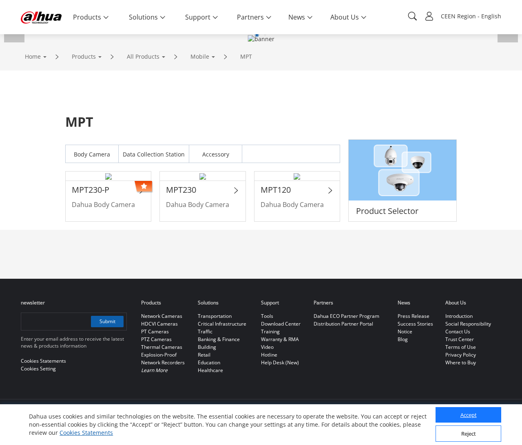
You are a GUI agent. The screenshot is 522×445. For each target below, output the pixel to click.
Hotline (269, 354)
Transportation (215, 316)
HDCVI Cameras (159, 323)
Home (33, 56)
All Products (143, 56)
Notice (405, 331)
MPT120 (276, 189)
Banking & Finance (219, 339)
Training (270, 331)
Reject (468, 434)
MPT (246, 56)
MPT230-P (90, 189)
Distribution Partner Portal (343, 323)
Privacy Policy (460, 354)
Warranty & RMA (280, 339)
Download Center (281, 323)
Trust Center (459, 339)
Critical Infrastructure (222, 323)
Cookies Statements (86, 432)
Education (209, 362)
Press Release (413, 316)
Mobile (199, 56)
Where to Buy (460, 362)
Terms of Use (460, 347)
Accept (468, 415)
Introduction (459, 316)
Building (207, 347)
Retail (204, 354)
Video (267, 347)
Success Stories (415, 323)
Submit (107, 321)
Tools (267, 316)
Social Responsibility (468, 323)
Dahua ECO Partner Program (346, 316)
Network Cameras (161, 316)
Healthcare (210, 370)
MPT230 (181, 189)
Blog (403, 339)
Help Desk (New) (280, 362)
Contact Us (457, 331)
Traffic (205, 331)
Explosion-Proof (159, 354)
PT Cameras (155, 331)
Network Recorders (163, 362)
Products (84, 56)
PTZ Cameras (156, 339)
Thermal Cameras (161, 347)
